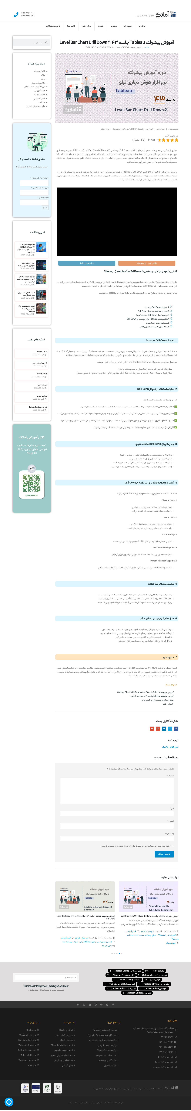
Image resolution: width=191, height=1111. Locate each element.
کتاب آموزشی (39, 98)
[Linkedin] (90, 1005)
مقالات (42, 102)
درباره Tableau (42, 352)
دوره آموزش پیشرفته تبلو (120, 129)
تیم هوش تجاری (173, 129)
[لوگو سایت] (155, 14)
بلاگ (43, 75)
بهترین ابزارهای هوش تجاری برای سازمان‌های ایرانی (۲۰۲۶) (26, 279)
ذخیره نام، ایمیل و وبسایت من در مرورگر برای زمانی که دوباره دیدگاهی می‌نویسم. (136, 846)
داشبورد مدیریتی (38, 83)
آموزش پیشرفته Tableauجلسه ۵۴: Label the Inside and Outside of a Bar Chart (86, 917)
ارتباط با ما (71, 26)
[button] (121, 953)
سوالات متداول (41, 396)
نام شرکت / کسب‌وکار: (39, 178)
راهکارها (114, 26)
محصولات (128, 26)
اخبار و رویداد (39, 71)
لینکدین (164, 729)
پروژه (43, 79)
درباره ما (142, 26)
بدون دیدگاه (105, 129)
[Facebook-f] (113, 1005)
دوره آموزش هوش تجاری (34, 86)
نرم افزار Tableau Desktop (38, 407)
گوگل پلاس (158, 729)
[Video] (78, 1005)
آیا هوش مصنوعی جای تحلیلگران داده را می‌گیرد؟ (26, 308)
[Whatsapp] (95, 1005)
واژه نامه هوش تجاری (36, 106)
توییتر (170, 729)
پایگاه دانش (86, 26)
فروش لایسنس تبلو (40, 363)
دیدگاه (170, 775)
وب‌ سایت (169, 833)
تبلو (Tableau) (134, 129)
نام (172, 808)
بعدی (45, 207)
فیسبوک (176, 729)
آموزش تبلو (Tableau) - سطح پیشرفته (160, 935)
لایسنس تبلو (42, 385)
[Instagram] (84, 1005)
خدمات (101, 26)
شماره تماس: (42, 197)
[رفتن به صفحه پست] (148, 896)
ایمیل (152, 729)
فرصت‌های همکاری (53, 26)
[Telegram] (107, 1005)
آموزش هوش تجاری (147, 129)
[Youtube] (101, 1005)
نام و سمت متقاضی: (39, 187)
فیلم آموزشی (161, 129)
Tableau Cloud (42, 374)
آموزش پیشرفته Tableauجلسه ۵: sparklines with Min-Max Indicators (149, 916)
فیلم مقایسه (39, 94)
